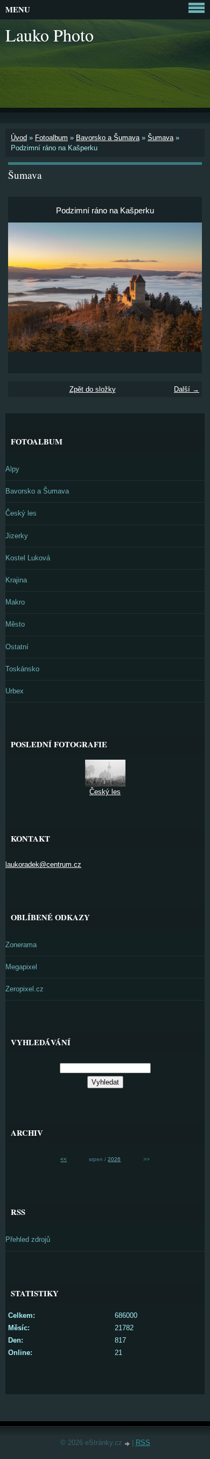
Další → (186, 389)
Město (15, 624)
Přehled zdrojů (27, 1239)
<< (63, 1159)
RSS (143, 1443)
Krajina (16, 580)
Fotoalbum (51, 138)
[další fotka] (184, 287)
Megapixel (21, 967)
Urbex (14, 691)
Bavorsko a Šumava (107, 138)
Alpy (12, 469)
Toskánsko (22, 669)
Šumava (160, 138)
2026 (114, 1159)
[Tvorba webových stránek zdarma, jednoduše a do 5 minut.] (128, 1443)
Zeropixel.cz (24, 989)
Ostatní (17, 647)
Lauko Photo (49, 34)
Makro (15, 602)
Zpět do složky (92, 389)
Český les (21, 513)
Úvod (19, 138)
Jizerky (16, 536)
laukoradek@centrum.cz (43, 864)
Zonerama (21, 945)
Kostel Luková (27, 558)
